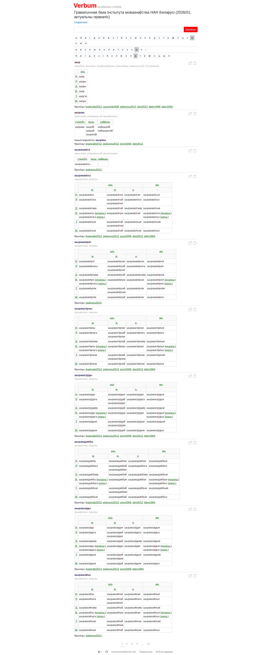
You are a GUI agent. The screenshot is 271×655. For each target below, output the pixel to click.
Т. (76, 96)
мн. (157, 185)
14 (148, 643)
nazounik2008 (111, 106)
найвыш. (105, 122)
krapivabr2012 (94, 106)
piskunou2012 (128, 106)
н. (133, 189)
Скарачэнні (80, 22)
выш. (91, 122)
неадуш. (100, 213)
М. (76, 101)
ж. (115, 189)
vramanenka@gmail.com (123, 651)
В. (76, 91)
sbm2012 (142, 106)
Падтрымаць (145, 651)
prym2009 (125, 144)
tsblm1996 (154, 106)
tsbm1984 (167, 106)
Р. (76, 81)
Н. (76, 76)
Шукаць (190, 29)
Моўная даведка (164, 651)
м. (92, 189)
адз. (83, 71)
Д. (76, 86)
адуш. (100, 217)
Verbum (85, 5)
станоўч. (80, 122)
